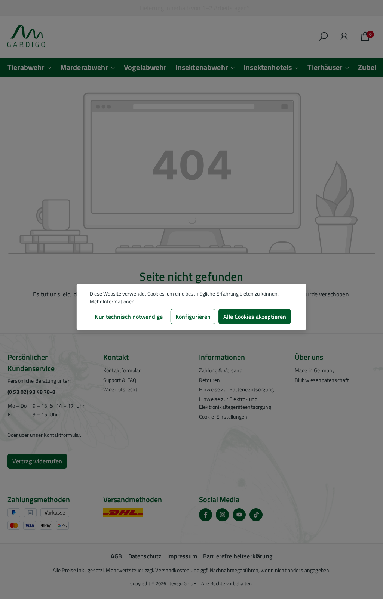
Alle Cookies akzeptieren (254, 316)
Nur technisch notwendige (129, 316)
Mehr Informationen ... (114, 301)
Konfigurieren (193, 316)
